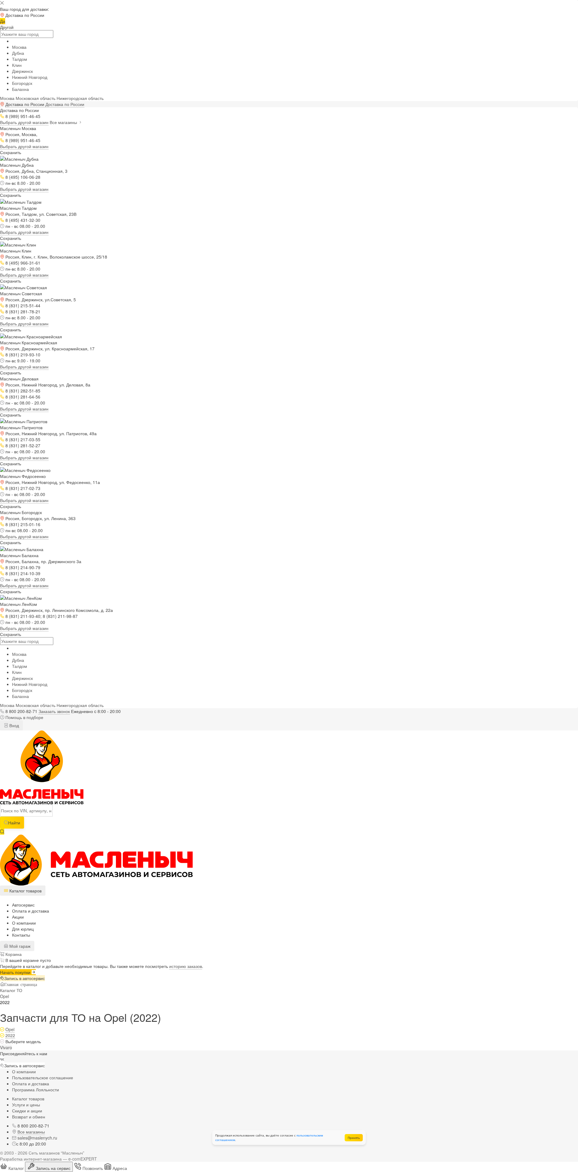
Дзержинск (22, 71)
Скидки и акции (27, 1111)
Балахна (20, 89)
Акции (18, 917)
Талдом (19, 59)
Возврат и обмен (28, 1117)
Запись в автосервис (24, 978)
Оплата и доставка (30, 911)
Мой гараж (19, 946)
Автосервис (23, 905)
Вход (13, 725)
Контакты (21, 935)
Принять (354, 1138)
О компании (24, 923)
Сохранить (10, 152)
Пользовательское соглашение (42, 1077)
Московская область (35, 98)
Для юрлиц (23, 929)
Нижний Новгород (29, 77)
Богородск (22, 83)
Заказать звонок (54, 711)
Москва (19, 47)
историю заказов (185, 966)
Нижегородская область (80, 98)
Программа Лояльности (35, 1090)
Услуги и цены (26, 1105)
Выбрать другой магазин (24, 122)
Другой (7, 27)
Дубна (18, 53)
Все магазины (64, 122)
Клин (17, 65)
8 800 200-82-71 (21, 711)
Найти (14, 823)
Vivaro (6, 1047)
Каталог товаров (28, 1099)
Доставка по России (64, 104)
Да (2, 21)
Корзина (13, 954)
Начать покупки (16, 972)
